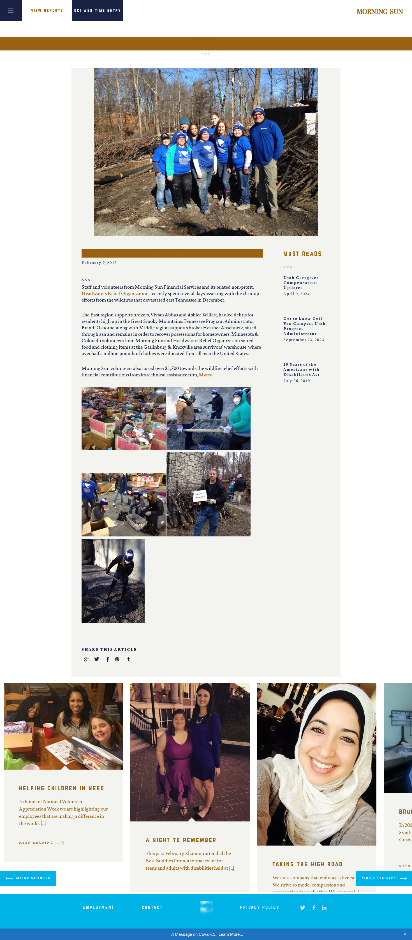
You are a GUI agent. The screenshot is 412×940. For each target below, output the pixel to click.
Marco (205, 375)
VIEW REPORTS (47, 10)
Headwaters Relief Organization (115, 294)
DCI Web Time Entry (97, 10)
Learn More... (231, 934)
